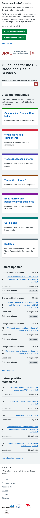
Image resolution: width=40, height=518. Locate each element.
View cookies (7, 43)
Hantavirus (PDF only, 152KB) (26, 415)
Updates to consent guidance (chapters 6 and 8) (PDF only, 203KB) (22, 329)
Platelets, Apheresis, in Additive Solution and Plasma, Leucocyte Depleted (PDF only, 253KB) (23, 305)
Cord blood (10, 223)
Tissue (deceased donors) (18, 159)
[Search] (36, 84)
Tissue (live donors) (15, 180)
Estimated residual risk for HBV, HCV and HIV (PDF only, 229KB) (22, 444)
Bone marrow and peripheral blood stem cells (19, 200)
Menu (34, 53)
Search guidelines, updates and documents (19, 80)
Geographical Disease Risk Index (19, 114)
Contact (5, 479)
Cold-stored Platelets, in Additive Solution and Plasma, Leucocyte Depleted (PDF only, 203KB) (22, 279)
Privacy (5, 491)
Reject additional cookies (14, 37)
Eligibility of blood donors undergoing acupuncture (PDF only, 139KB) (24, 389)
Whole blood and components (13, 136)
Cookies (5, 494)
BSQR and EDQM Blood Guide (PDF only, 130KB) (24, 403)
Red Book (9, 244)
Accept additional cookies (14, 31)
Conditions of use (9, 483)
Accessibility (7, 487)
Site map (5, 498)
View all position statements (12, 458)
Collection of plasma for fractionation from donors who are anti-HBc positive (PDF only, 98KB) (22, 429)
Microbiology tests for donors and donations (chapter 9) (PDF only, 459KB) (21, 352)
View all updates (8, 370)
